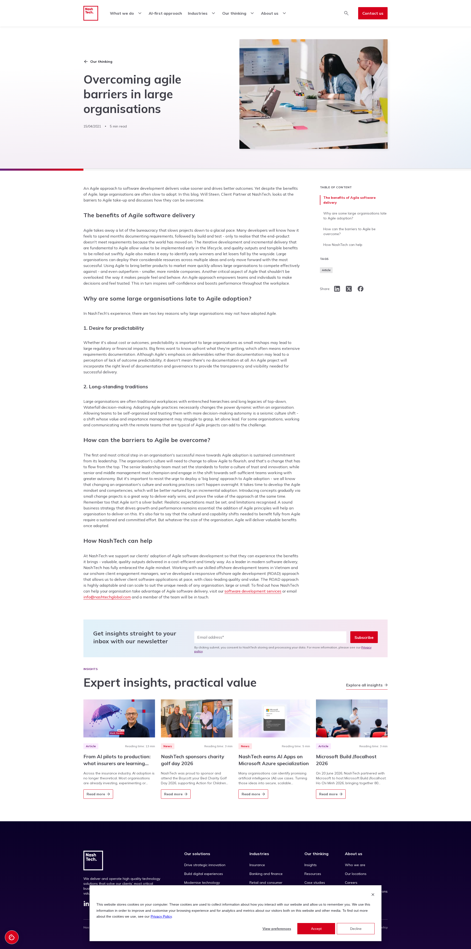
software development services (252, 591)
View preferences (276, 929)
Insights (310, 865)
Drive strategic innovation (204, 865)
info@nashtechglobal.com (107, 597)
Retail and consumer (265, 882)
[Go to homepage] (90, 13)
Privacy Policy (161, 916)
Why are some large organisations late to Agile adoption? (355, 215)
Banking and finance (266, 874)
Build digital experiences (203, 874)
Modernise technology (202, 882)
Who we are (355, 865)
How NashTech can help (342, 244)
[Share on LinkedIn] (337, 289)
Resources (312, 874)
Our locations (355, 874)
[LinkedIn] (86, 905)
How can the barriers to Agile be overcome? (349, 231)
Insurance (257, 865)
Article (326, 270)
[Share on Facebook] (360, 289)
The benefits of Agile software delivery (349, 200)
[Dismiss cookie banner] (373, 895)
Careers (351, 882)
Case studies (314, 882)
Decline (356, 929)
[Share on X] (349, 289)
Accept (316, 929)
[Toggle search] (346, 13)
